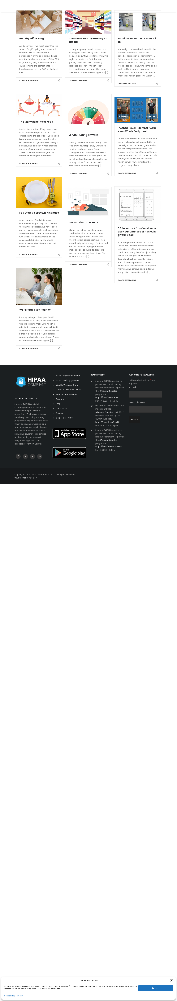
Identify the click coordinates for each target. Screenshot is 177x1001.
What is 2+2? (138, 402)
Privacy (20, 996)
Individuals (89, 6)
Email (132, 387)
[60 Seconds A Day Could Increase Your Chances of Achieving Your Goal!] (137, 205)
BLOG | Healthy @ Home (67, 380)
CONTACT (143, 6)
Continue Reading (28, 80)
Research (129, 6)
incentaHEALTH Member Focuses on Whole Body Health (137, 129)
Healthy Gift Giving (31, 38)
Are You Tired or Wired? (83, 222)
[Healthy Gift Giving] (39, 22)
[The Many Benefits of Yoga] (39, 105)
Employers (39, 6)
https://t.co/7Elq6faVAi (106, 397)
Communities (56, 6)
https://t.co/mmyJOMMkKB (108, 446)
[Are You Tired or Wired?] (88, 202)
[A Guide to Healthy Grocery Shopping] (88, 22)
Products (105, 6)
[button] (171, 980)
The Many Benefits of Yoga (36, 121)
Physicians (73, 6)
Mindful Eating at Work (83, 135)
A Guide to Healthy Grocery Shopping (88, 40)
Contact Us (61, 408)
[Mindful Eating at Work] (88, 112)
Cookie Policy (9, 996)
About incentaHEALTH (66, 394)
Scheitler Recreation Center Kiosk (137, 40)
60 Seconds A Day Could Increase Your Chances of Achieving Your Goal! (137, 232)
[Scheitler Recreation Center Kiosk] (137, 22)
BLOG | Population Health (68, 375)
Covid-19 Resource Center (68, 389)
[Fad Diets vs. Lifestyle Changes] (39, 192)
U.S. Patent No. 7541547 (26, 477)
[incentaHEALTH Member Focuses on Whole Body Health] (137, 110)
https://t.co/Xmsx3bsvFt (107, 422)
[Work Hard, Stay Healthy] (39, 286)
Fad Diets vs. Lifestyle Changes (39, 212)
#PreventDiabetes (108, 391)
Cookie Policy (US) (65, 417)
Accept (155, 988)
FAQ (58, 403)
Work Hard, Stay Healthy (35, 309)
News (117, 6)
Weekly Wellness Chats (67, 385)
